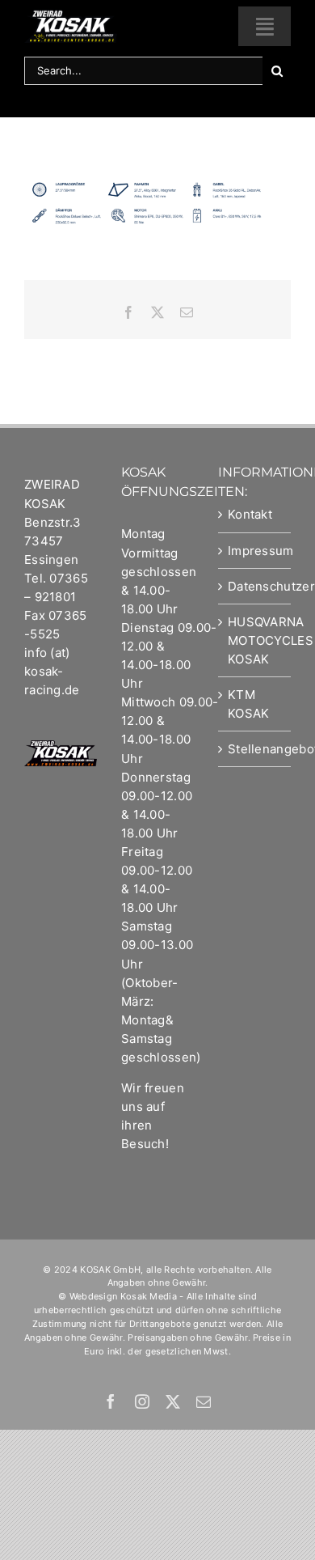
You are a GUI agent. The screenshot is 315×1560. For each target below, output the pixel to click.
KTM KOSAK (249, 704)
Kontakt (250, 514)
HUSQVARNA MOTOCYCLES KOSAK (255, 640)
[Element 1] (70, 15)
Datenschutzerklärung (255, 586)
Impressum (255, 550)
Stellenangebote (255, 749)
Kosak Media (148, 1296)
